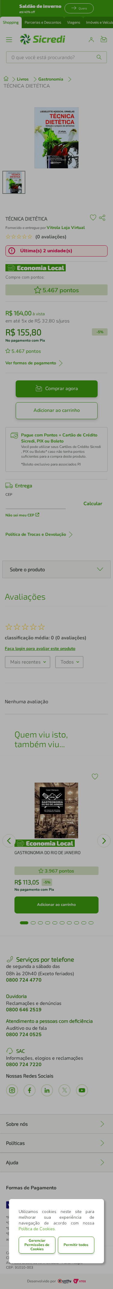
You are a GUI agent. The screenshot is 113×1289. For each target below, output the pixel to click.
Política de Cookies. (37, 1229)
